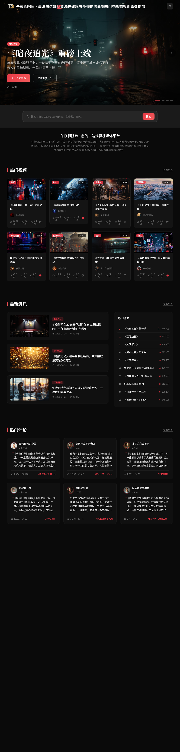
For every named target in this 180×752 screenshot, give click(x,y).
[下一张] (171, 52)
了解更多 (42, 78)
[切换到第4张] (171, 100)
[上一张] (8, 52)
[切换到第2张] (163, 100)
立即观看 (21, 78)
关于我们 (118, 6)
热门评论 (103, 6)
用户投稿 (87, 6)
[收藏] (40, 222)
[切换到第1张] (157, 100)
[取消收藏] (83, 218)
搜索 (148, 116)
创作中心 (72, 6)
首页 (59, 6)
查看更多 (168, 170)
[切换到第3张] (167, 100)
